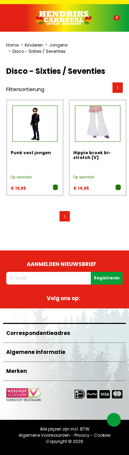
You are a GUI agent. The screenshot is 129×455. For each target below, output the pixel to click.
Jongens (58, 45)
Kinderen (34, 45)
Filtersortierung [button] (25, 89)
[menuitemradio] (117, 87)
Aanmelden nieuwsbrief (61, 264)
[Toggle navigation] (14, 19)
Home (12, 45)
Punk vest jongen (31, 153)
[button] (20, 18)
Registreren (107, 278)
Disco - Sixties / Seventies (39, 51)
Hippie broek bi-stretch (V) (92, 155)
